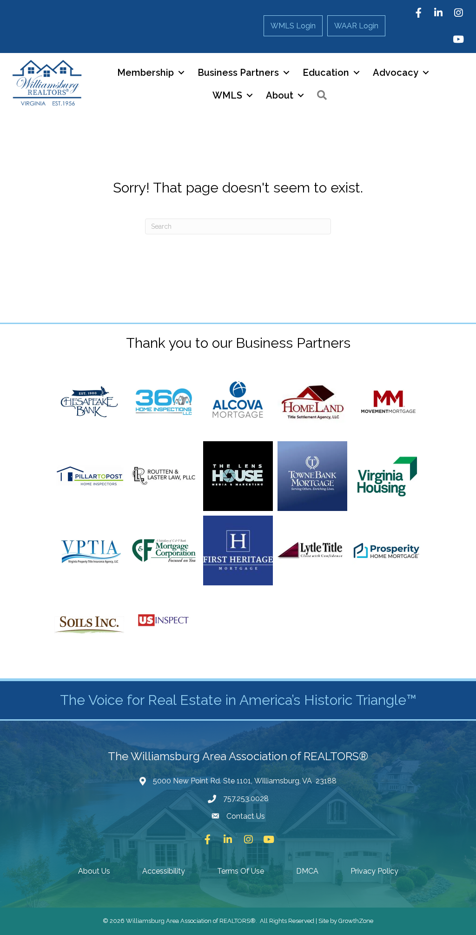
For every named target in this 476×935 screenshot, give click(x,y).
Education (326, 72)
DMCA (307, 871)
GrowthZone (355, 920)
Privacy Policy (374, 871)
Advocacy (395, 72)
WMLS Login (293, 25)
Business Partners (238, 72)
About (279, 95)
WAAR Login (356, 25)
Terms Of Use (240, 871)
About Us (94, 871)
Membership (145, 72)
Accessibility (163, 871)
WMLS (227, 95)
